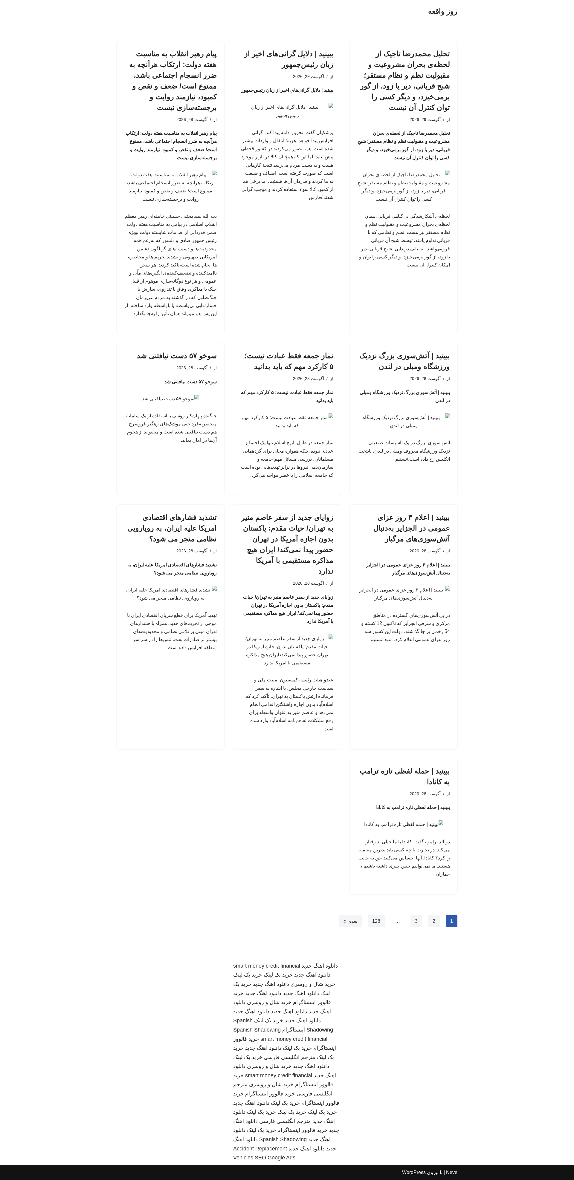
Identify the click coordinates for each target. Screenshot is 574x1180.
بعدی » (350, 921)
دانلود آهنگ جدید (271, 984)
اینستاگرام (293, 1030)
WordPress (414, 1172)
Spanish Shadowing (257, 1030)
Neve (451, 1172)
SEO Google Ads (275, 1158)
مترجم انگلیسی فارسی (289, 1057)
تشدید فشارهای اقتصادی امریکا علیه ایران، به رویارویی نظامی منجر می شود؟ (172, 528)
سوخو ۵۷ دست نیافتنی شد (177, 356)
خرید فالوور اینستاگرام (270, 1094)
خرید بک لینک (278, 975)
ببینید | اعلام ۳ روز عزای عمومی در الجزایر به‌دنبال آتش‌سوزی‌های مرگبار (411, 528)
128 (376, 921)
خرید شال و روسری (313, 984)
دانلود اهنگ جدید (320, 966)
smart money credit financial (266, 966)
